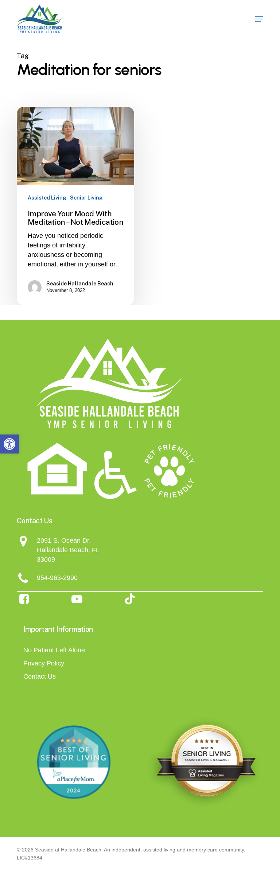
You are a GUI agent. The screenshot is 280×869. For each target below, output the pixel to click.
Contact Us (39, 676)
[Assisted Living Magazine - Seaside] (206, 762)
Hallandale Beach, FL (68, 550)
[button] (9, 444)
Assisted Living (47, 198)
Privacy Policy (43, 663)
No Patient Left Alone (54, 650)
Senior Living (86, 198)
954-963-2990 (57, 577)
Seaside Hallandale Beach (79, 283)
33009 (46, 559)
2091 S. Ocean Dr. (64, 540)
